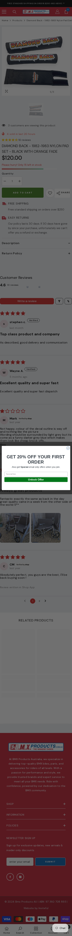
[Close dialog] (68, 448)
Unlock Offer (36, 479)
